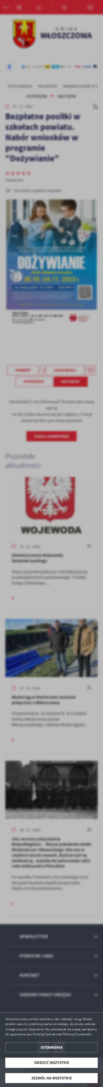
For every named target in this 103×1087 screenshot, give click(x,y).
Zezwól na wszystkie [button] (51, 1078)
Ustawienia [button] (52, 1047)
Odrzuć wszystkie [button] (51, 1062)
